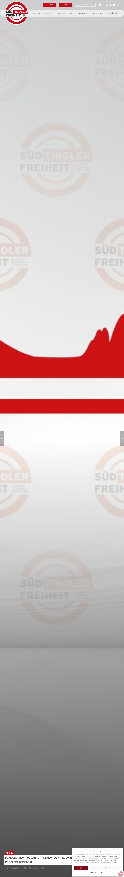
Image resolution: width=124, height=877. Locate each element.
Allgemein (35, 868)
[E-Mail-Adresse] (100, 5)
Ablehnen (96, 868)
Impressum (102, 872)
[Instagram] (107, 5)
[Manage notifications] (120, 873)
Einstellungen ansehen (112, 868)
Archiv (42, 868)
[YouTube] (114, 5)
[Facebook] (103, 5)
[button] (42, 13)
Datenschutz (93, 872)
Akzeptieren (81, 868)
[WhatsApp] (117, 5)
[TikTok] (110, 5)
